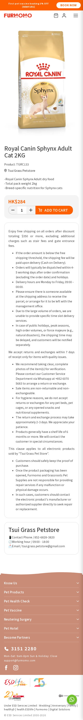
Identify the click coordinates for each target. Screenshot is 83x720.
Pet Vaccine (13, 610)
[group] (41, 82)
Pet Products (14, 592)
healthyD (9, 709)
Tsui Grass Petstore (21, 170)
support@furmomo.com (19, 660)
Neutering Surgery (17, 619)
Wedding (44, 705)
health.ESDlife (25, 709)
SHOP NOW (69, 5)
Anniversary (59, 705)
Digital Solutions (60, 709)
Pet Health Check (17, 601)
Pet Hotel (11, 628)
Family (72, 705)
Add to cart (56, 210)
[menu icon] (76, 15)
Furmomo (42, 709)
